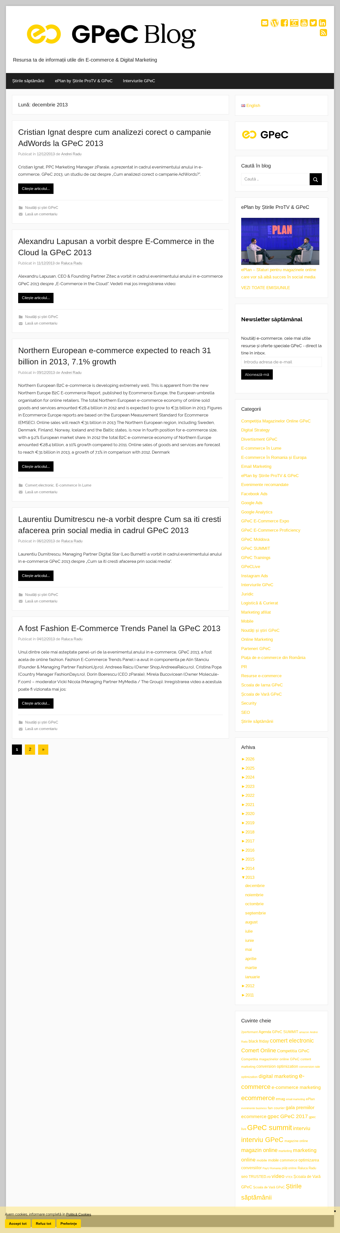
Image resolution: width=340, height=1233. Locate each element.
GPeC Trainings (256, 557)
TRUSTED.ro (260, 1176)
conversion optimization (277, 1066)
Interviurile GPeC (139, 81)
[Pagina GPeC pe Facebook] (284, 24)
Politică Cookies (78, 1214)
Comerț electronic (39, 485)
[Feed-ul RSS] (323, 34)
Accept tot (18, 1224)
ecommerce (258, 1097)
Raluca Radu (71, 263)
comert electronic (292, 1040)
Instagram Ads (254, 576)
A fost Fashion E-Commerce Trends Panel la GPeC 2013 (119, 628)
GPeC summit (269, 1127)
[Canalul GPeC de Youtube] (304, 24)
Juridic (247, 594)
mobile (262, 1160)
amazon (304, 1032)
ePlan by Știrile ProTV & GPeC (84, 81)
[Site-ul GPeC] (274, 24)
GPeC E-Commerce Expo (265, 521)
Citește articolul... (36, 188)
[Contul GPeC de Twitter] (313, 24)
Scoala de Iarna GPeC (262, 685)
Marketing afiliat (256, 612)
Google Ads (252, 502)
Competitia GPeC (293, 1050)
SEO (245, 712)
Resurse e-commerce (261, 675)
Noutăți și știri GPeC (41, 207)
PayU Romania (272, 1168)
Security (249, 703)
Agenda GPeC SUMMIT (278, 1032)
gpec (273, 1116)
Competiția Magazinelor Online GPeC (276, 421)
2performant (249, 1032)
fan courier (276, 1108)
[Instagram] (294, 24)
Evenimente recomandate (264, 484)
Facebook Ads (254, 494)
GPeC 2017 (294, 1116)
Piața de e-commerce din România (273, 657)
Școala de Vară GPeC (261, 694)
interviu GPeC (262, 1140)
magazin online (259, 1150)
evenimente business (254, 1108)
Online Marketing (257, 639)
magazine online (296, 1141)
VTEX (288, 1176)
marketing (285, 1151)
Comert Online (258, 1050)
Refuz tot (43, 1224)
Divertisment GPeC (259, 439)
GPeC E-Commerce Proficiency (270, 530)
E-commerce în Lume (73, 485)
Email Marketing (256, 466)
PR (244, 666)
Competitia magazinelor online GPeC (270, 1059)
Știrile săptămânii (28, 81)
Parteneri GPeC (256, 648)
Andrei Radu (71, 154)
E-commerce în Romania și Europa (273, 457)
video (278, 1176)
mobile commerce (282, 1160)
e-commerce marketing (296, 1087)
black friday (259, 1041)
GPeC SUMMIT (255, 548)
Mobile (247, 621)
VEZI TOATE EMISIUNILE (265, 287)
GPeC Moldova (255, 539)
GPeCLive (250, 566)
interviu (301, 1128)
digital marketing (278, 1076)
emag (280, 1099)
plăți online (289, 1168)
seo (244, 1176)
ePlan (310, 1099)
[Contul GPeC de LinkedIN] (322, 24)
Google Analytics (257, 512)
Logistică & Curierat (259, 603)
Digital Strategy (255, 430)
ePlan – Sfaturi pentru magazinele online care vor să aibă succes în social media (278, 273)
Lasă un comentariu (41, 214)
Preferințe (68, 1224)
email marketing (295, 1099)
